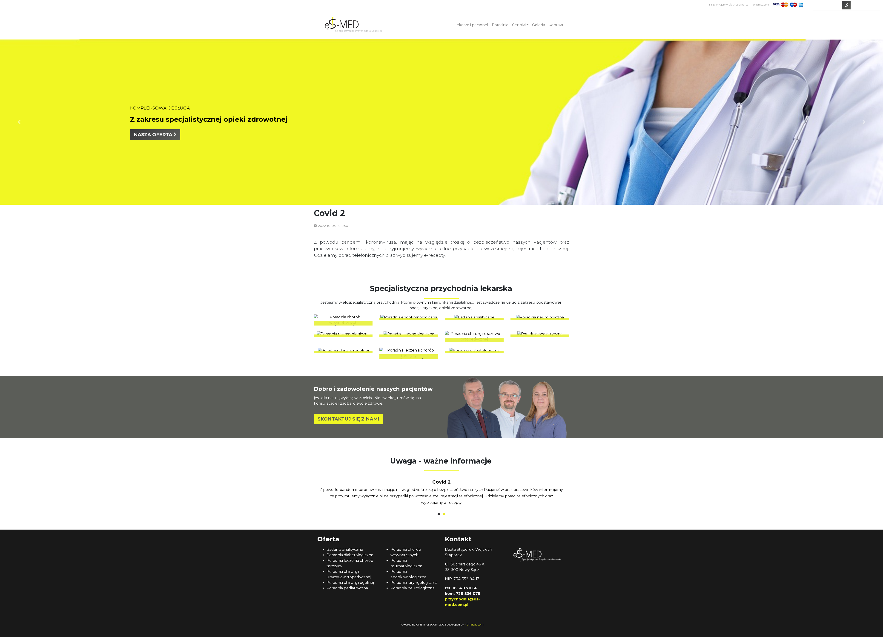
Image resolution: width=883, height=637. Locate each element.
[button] (439, 514)
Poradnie (500, 25)
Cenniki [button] (519, 25)
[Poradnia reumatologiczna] (343, 334)
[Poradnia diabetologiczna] (474, 350)
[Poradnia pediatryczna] (539, 334)
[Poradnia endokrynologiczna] (408, 317)
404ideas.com (474, 624)
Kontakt (556, 25)
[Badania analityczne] (474, 317)
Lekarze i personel (471, 25)
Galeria (538, 25)
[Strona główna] (354, 25)
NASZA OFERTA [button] (154, 134)
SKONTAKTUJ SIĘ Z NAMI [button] (348, 419)
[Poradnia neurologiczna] (539, 317)
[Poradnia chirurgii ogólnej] (343, 350)
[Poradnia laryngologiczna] (408, 334)
